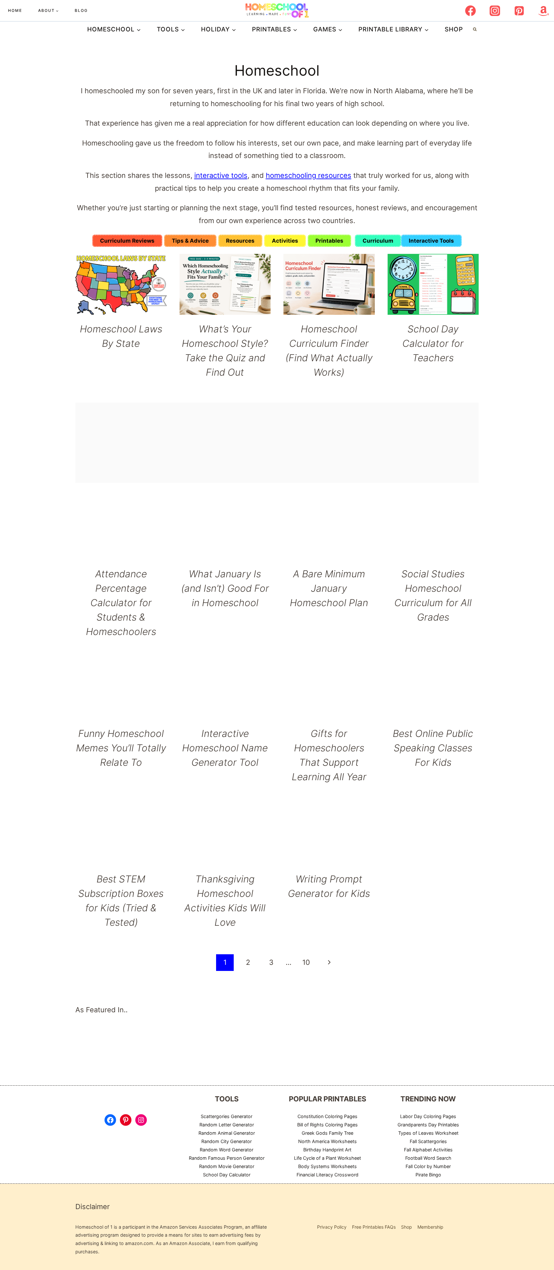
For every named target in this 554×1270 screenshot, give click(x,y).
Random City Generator (226, 1141)
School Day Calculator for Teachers (433, 343)
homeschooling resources (308, 175)
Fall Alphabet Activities (428, 1149)
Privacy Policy (332, 1227)
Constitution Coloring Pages (327, 1116)
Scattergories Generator (226, 1116)
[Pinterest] (519, 10)
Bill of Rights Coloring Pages (327, 1124)
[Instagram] (494, 10)
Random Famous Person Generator (226, 1157)
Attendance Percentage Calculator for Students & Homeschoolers (121, 602)
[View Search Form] (475, 29)
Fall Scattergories (428, 1141)
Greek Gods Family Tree (327, 1133)
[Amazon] (543, 10)
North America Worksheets (327, 1141)
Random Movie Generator (226, 1166)
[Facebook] (470, 10)
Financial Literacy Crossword (327, 1174)
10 (306, 962)
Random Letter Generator (226, 1124)
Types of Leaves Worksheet (428, 1133)
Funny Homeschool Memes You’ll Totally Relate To (121, 748)
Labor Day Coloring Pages (428, 1116)
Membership (430, 1227)
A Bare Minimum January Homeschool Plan (329, 588)
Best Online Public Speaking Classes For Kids (433, 748)
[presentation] (121, 284)
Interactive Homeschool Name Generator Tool (225, 748)
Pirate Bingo (428, 1174)
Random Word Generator (226, 1149)
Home (15, 10)
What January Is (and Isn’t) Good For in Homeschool (225, 588)
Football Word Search (428, 1157)
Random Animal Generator (226, 1133)
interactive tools (221, 175)
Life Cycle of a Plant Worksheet (327, 1157)
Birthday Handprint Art (327, 1149)
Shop (454, 29)
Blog (81, 10)
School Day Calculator (226, 1174)
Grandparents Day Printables (428, 1124)
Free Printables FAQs (374, 1227)
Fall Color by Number (428, 1166)
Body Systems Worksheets (327, 1166)
